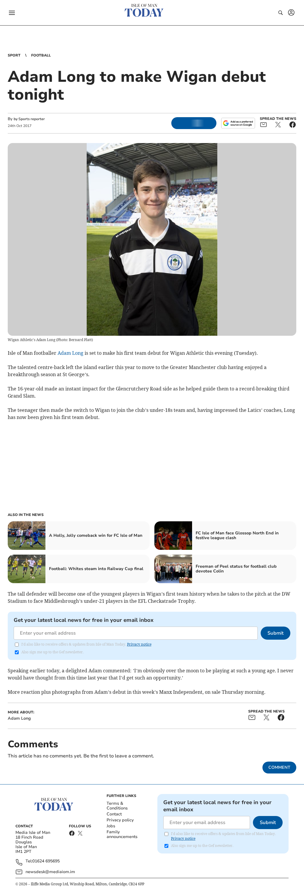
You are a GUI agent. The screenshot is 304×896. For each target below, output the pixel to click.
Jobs (111, 826)
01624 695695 (46, 861)
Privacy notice (139, 644)
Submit (275, 633)
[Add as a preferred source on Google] (238, 123)
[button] (12, 13)
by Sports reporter (29, 119)
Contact (114, 814)
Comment (279, 767)
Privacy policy (120, 820)
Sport (14, 55)
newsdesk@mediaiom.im (50, 872)
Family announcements (122, 834)
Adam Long (70, 353)
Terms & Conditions (117, 806)
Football (41, 55)
